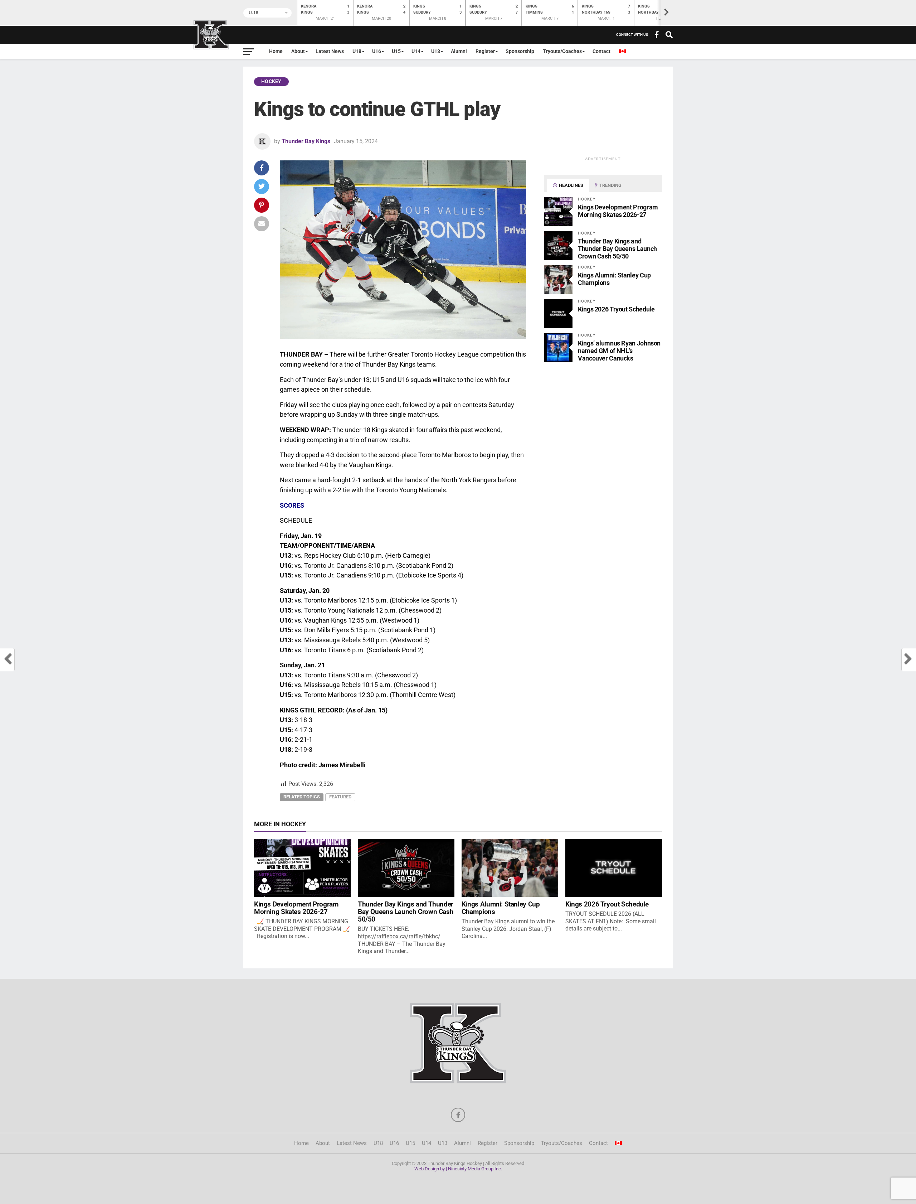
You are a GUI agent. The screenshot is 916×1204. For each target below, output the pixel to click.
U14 (415, 51)
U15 (396, 51)
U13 (435, 51)
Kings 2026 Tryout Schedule (616, 309)
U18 (356, 51)
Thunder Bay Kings (306, 141)
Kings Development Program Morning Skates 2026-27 (618, 210)
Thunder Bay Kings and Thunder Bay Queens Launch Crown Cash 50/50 (617, 248)
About (298, 51)
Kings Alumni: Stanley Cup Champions (501, 908)
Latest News (330, 51)
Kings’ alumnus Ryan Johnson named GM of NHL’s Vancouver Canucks (619, 350)
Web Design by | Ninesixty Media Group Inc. (458, 1168)
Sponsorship (520, 51)
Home (276, 51)
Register (485, 51)
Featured (340, 796)
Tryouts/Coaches (562, 51)
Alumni (459, 51)
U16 (376, 51)
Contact (601, 51)
